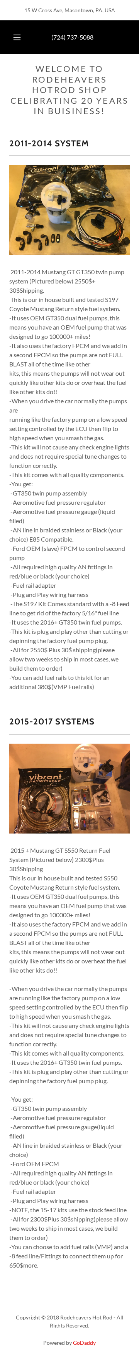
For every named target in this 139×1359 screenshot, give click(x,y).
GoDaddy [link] (84, 1342)
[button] (17, 37)
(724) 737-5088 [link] (72, 37)
